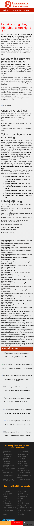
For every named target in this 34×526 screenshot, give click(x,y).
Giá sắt (5, 496)
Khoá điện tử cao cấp (9, 481)
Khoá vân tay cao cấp (24, 479)
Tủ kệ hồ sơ (21, 514)
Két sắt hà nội (22, 456)
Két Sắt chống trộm (8, 479)
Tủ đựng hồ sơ (22, 502)
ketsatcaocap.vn (10, 98)
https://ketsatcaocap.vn (13, 227)
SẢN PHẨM (17, 10)
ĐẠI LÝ (27, 10)
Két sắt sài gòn (7, 451)
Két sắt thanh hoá (23, 455)
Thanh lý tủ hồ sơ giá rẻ (9, 507)
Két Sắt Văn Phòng (8, 472)
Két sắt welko (21, 458)
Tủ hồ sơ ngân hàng (8, 505)
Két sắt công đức (22, 467)
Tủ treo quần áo (22, 496)
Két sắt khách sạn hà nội (25, 453)
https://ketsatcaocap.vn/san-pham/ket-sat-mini (19, 193)
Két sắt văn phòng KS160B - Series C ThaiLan (17, 402)
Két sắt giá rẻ (21, 460)
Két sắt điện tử (7, 456)
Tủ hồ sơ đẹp (6, 491)
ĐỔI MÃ (6, 10)
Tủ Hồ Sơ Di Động (8, 510)
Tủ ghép (5, 498)
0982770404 (17, 523)
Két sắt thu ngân (7, 467)
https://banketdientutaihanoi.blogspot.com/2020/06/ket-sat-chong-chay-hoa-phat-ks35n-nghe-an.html (16, 316)
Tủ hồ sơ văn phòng (23, 503)
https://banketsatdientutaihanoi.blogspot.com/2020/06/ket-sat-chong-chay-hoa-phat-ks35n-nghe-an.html (17, 312)
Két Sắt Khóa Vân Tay (24, 470)
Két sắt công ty (22, 461)
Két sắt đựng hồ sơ (8, 475)
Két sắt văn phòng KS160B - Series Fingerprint (17, 390)
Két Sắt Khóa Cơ (22, 468)
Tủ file (4, 500)
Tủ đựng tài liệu (7, 502)
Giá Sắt (5, 514)
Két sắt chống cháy (23, 465)
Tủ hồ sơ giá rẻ (7, 503)
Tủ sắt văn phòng (7, 493)
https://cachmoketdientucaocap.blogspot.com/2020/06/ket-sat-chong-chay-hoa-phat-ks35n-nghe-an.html (17, 333)
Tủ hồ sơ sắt (6, 495)
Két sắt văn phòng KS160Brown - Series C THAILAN (17, 380)
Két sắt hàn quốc (7, 460)
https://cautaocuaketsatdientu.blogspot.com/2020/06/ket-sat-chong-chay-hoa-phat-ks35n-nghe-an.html (17, 323)
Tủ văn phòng (22, 505)
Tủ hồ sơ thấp (22, 491)
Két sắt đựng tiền (7, 458)
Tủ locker (20, 498)
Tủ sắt (19, 500)
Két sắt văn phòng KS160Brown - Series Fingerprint (17, 368)
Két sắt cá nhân (22, 463)
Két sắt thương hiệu (8, 465)
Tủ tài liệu (20, 493)
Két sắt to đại (6, 461)
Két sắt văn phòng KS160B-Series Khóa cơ (17, 357)
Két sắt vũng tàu (7, 455)
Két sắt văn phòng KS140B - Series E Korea (17, 424)
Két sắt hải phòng (23, 451)
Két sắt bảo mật (7, 463)
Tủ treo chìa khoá (23, 495)
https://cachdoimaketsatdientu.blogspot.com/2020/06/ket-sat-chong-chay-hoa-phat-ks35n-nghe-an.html (17, 340)
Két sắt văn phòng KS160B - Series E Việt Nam (17, 413)
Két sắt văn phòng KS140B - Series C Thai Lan (17, 435)
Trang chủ (6, 523)
